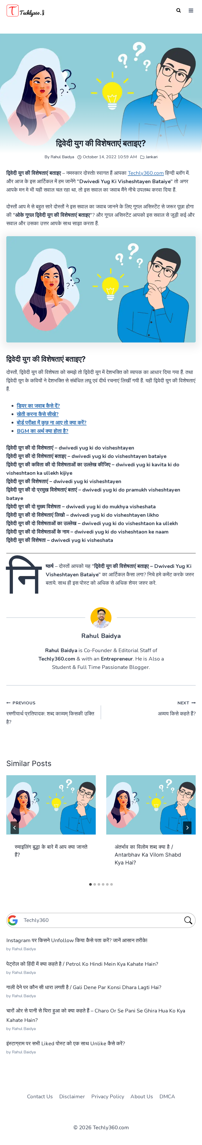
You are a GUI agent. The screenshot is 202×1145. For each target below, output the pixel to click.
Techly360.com (146, 173)
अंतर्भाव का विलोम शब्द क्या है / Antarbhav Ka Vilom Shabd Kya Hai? (148, 855)
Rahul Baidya (62, 157)
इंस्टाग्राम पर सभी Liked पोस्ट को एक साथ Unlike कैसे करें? (65, 1043)
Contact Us (40, 1096)
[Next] (187, 827)
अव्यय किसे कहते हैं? (177, 708)
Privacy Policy (107, 1096)
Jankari (152, 157)
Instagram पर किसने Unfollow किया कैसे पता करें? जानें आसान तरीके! (76, 940)
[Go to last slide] (15, 827)
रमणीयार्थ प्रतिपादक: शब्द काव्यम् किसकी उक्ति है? (50, 713)
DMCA (167, 1096)
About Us (141, 1096)
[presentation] (51, 805)
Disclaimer (72, 1096)
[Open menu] (191, 10)
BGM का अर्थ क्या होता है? (42, 431)
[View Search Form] (178, 10)
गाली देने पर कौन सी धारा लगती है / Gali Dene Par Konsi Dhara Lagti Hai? (83, 987)
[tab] (90, 884)
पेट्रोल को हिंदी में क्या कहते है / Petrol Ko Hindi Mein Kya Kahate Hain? (82, 964)
